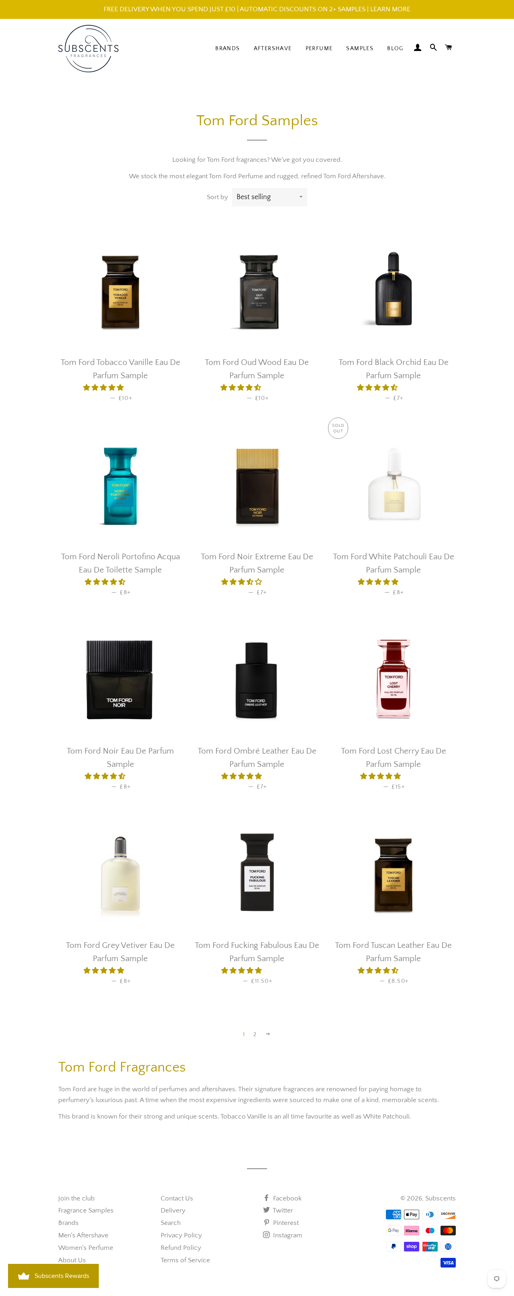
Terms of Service (185, 1260)
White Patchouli (386, 1116)
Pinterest (285, 1223)
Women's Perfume (85, 1247)
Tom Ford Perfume (236, 176)
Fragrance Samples (86, 1210)
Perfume (319, 48)
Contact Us (177, 1198)
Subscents (440, 1198)
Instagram (286, 1235)
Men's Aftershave (83, 1235)
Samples (359, 48)
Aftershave (273, 48)
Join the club (76, 1198)
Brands (227, 48)
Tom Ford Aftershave (353, 176)
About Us (72, 1260)
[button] (104, 387)
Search (171, 1223)
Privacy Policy (181, 1235)
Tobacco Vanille (243, 1116)
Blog (395, 48)
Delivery (173, 1210)
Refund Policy (181, 1247)
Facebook (286, 1198)
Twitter (282, 1210)
